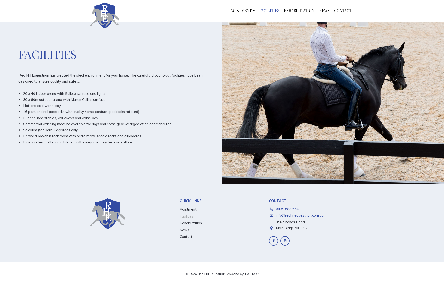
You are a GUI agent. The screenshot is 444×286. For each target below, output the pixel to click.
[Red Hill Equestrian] (104, 15)
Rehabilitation (299, 10)
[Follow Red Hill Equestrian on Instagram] (285, 241)
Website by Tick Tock (243, 274)
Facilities (269, 10)
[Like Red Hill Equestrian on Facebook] (273, 241)
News (324, 10)
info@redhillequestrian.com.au (300, 215)
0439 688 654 (287, 209)
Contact (343, 10)
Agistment (241, 10)
